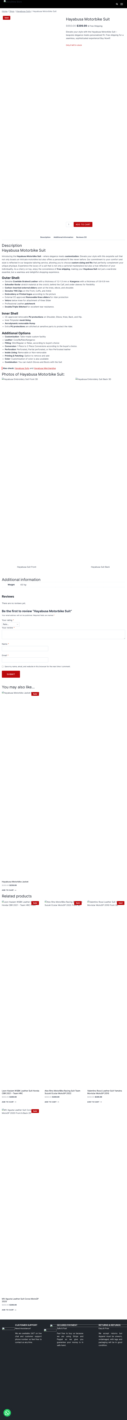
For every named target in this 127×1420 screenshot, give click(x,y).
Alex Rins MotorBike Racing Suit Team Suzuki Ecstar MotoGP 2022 (62, 1092)
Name (5, 644)
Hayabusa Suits (22, 368)
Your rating (8, 620)
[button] (7, 1413)
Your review (8, 627)
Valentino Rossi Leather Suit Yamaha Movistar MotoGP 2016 (104, 1092)
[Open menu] (121, 4)
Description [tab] (45, 237)
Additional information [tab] (63, 237)
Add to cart (83, 224)
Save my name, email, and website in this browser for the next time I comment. (37, 666)
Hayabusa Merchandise (45, 368)
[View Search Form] (117, 4)
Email (5, 655)
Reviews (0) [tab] (81, 237)
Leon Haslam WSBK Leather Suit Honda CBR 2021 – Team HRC (20, 1092)
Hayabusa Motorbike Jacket (15, 881)
